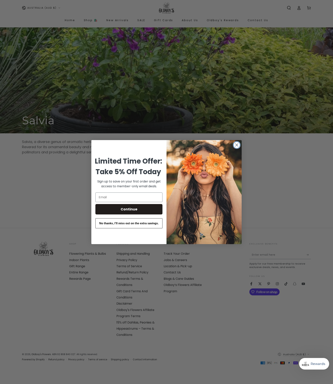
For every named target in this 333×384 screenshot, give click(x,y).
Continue (129, 209)
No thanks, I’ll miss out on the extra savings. (129, 223)
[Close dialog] (236, 145)
